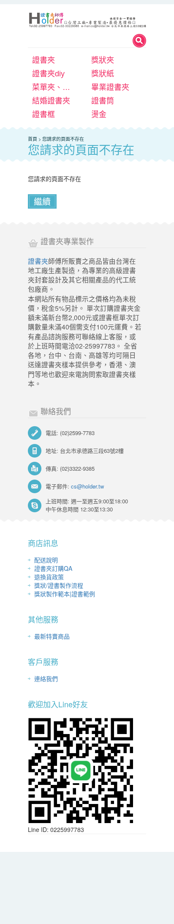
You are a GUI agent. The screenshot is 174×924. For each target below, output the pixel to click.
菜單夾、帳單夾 (56, 87)
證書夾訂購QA (53, 568)
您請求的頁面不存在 (63, 138)
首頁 (32, 138)
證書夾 (43, 60)
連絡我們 (46, 678)
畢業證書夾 (110, 87)
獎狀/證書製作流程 (58, 585)
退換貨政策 (49, 576)
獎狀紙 (102, 74)
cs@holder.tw (87, 486)
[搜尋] (139, 40)
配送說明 (46, 560)
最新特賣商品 (52, 636)
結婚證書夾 (51, 101)
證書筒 (102, 101)
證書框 (43, 114)
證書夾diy (48, 74)
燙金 (98, 114)
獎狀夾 (102, 60)
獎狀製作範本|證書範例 (64, 593)
